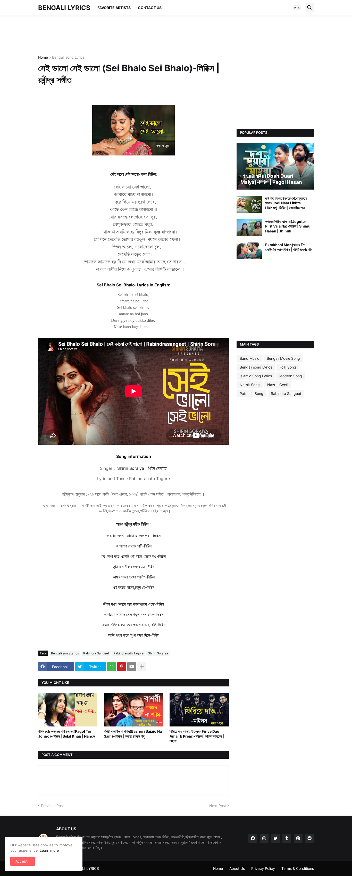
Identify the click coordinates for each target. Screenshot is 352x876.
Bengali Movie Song (283, 358)
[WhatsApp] (111, 666)
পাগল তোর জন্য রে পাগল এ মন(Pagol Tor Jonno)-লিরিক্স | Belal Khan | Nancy (66, 733)
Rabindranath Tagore (128, 653)
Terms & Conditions (297, 868)
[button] (296, 7)
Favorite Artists (114, 7)
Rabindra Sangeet (96, 653)
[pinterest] (298, 838)
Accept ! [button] (22, 861)
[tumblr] (286, 838)
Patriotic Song (251, 393)
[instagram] (264, 838)
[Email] (131, 666)
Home (43, 57)
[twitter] (275, 838)
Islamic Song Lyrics (256, 376)
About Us (237, 868)
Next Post (217, 805)
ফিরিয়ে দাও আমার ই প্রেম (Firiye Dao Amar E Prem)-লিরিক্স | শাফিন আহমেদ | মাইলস (197, 736)
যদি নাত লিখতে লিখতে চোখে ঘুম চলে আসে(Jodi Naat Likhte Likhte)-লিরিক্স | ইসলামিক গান (286, 203)
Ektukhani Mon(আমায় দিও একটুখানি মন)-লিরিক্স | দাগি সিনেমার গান (288, 247)
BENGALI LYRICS (64, 8)
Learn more (49, 850)
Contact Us (150, 7)
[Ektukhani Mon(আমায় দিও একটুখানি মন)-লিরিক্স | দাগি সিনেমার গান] (249, 251)
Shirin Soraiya (158, 653)
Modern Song (290, 376)
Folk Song (288, 367)
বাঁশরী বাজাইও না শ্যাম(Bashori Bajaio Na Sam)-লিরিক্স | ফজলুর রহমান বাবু (133, 733)
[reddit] (309, 838)
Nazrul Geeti (277, 384)
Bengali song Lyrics (68, 57)
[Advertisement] (132, 34)
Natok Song (250, 384)
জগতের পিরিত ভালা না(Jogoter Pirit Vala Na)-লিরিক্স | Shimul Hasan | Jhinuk (288, 226)
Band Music (249, 358)
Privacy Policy (263, 868)
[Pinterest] (121, 666)
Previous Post (52, 805)
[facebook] (252, 838)
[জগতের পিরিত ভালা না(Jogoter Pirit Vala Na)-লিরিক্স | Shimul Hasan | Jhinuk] (249, 227)
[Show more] (141, 666)
